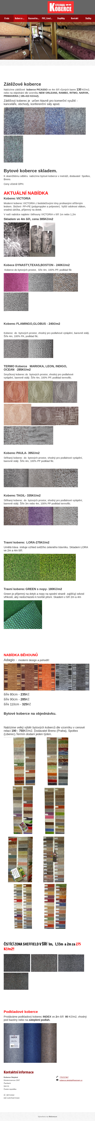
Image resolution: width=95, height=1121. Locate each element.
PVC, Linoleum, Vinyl (48, 18)
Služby (88, 18)
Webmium (53, 1117)
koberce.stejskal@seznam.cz (71, 1080)
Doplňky (61, 18)
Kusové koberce (34, 18)
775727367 (64, 1077)
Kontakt (74, 18)
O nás (6, 18)
